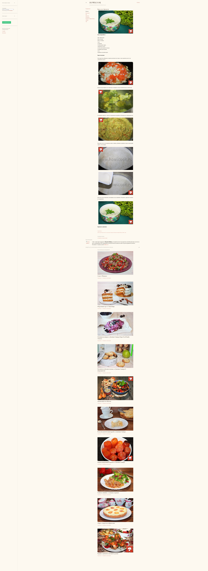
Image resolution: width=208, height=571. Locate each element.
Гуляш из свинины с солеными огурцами (108, 492)
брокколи (87, 13)
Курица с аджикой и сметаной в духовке (108, 553)
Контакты (4, 32)
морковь (87, 15)
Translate (11, 10)
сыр (86, 21)
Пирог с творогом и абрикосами (106, 523)
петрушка (87, 17)
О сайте (3, 31)
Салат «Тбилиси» (102, 276)
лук (86, 14)
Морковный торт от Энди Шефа (106, 306)
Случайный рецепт (6, 22)
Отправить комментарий (102, 238)
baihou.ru (106, 244)
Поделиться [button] (88, 8)
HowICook (95, 2)
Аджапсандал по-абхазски (104, 401)
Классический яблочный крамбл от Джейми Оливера (112, 432)
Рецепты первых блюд (90, 18)
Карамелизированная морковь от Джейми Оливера (111, 462)
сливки (87, 20)
